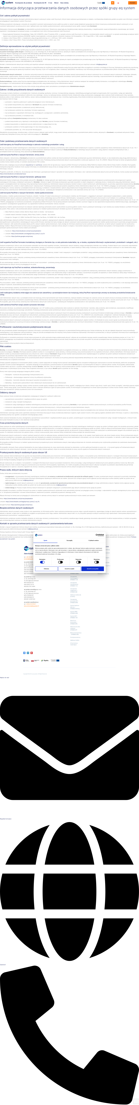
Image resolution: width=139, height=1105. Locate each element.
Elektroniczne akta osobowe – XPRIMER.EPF (75, 628)
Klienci (56, 3)
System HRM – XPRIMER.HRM (74, 612)
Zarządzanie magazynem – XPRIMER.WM (74, 590)
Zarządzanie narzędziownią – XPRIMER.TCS (74, 584)
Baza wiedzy (64, 3)
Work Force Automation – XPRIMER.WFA (73, 622)
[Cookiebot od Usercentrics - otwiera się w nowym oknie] (97, 535)
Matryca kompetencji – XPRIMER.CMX (75, 633)
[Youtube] (31, 653)
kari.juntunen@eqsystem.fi (31, 606)
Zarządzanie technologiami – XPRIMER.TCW (74, 578)
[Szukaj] (112, 2)
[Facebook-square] (24, 653)
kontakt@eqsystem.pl (30, 559)
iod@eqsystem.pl (28, 480)
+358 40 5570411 (31, 604)
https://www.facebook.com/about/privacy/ (13, 174)
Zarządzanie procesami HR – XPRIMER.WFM (74, 601)
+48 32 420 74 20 (31, 557)
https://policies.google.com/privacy (22, 236)
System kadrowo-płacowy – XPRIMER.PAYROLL (75, 607)
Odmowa (46, 568)
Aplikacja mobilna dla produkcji (75, 595)
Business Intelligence (103, 573)
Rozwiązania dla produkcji (23, 3)
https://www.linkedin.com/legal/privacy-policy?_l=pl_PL (28, 233)
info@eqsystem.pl (101, 64)
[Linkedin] (28, 653)
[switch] (60, 562)
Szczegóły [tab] (69, 540)
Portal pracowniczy (75, 637)
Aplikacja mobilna (74, 640)
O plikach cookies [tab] (94, 540)
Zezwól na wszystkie (92, 568)
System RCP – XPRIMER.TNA (74, 616)
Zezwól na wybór (69, 568)
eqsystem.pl (29, 165)
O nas (50, 3)
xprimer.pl (39, 165)
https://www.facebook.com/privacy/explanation (26, 231)
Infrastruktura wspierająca (74, 643)
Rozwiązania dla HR (40, 3)
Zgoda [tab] (45, 540)
